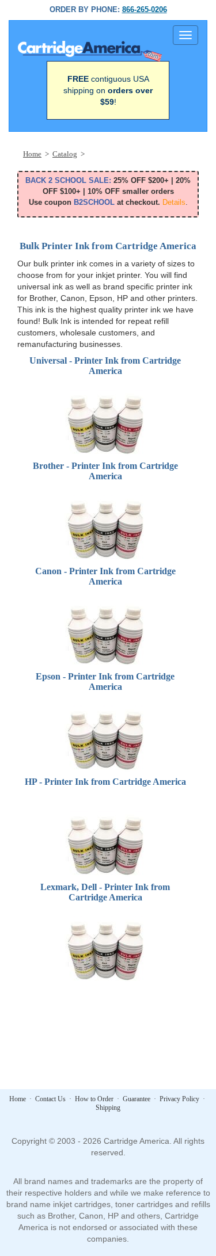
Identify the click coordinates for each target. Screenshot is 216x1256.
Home (32, 154)
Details (173, 202)
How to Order (94, 1099)
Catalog (64, 154)
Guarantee (136, 1099)
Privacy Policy (179, 1099)
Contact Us (50, 1099)
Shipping (108, 1108)
